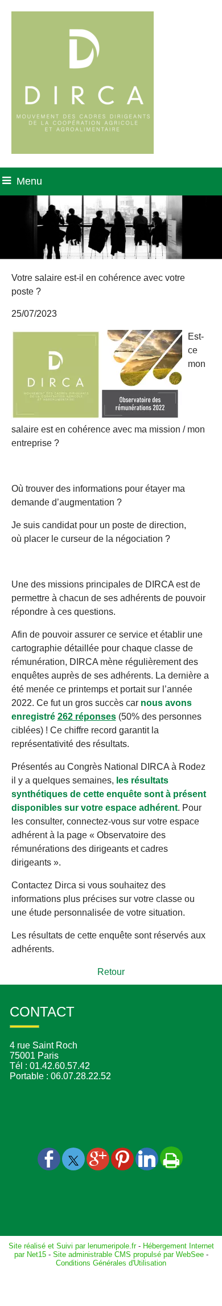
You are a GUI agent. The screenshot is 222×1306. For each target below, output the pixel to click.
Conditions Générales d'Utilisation (111, 1263)
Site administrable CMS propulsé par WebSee (128, 1254)
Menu (29, 181)
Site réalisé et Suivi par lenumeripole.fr (72, 1246)
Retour (111, 972)
